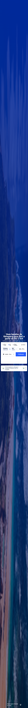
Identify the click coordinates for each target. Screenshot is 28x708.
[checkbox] (23, 345)
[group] (6, 349)
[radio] (4, 344)
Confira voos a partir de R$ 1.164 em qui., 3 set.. (13, 340)
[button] (25, 2)
